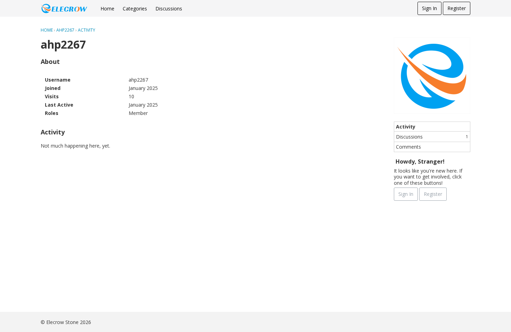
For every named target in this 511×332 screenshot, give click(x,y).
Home (107, 8)
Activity (405, 126)
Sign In (429, 8)
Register (456, 8)
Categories (135, 8)
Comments (408, 146)
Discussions (168, 8)
